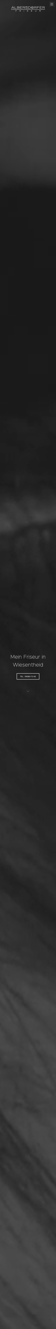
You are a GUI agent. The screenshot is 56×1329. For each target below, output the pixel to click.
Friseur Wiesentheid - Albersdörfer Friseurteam (28, 9)
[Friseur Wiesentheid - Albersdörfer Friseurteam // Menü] (51, 4)
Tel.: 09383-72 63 (28, 676)
